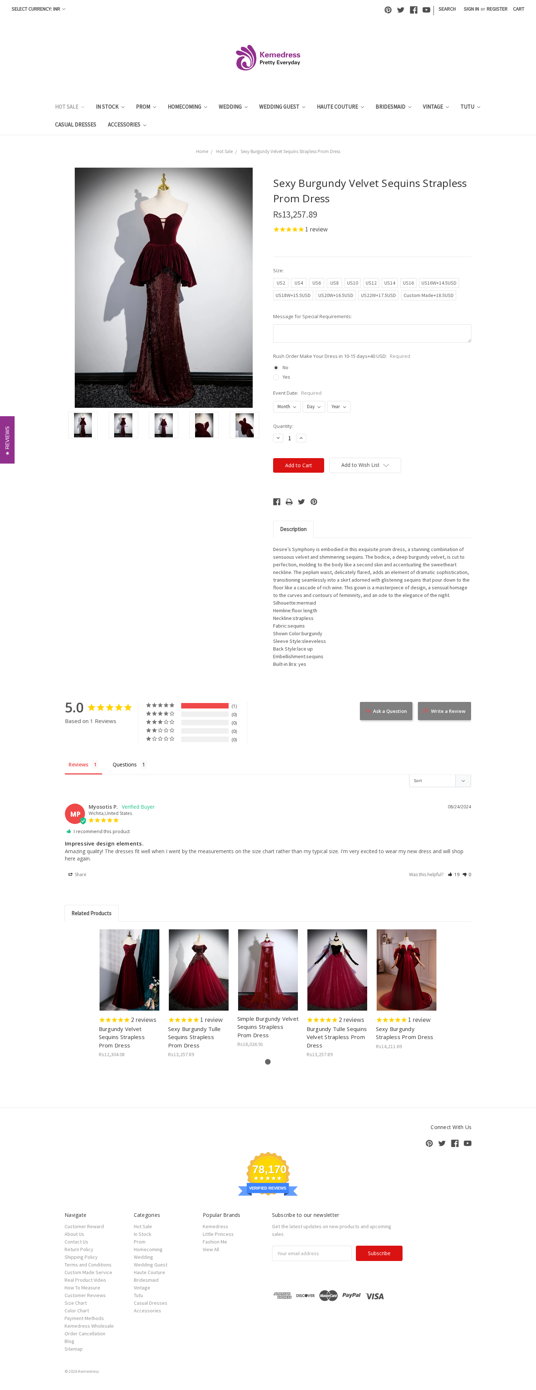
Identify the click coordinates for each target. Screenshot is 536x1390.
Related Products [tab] (91, 913)
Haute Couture (338, 106)
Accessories (124, 124)
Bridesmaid (391, 106)
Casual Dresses (75, 124)
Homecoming (185, 106)
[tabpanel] (129, 993)
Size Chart (76, 1303)
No (285, 367)
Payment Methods (84, 1318)
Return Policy (79, 1249)
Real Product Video (85, 1280)
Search (447, 8)
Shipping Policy (81, 1257)
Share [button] (80, 874)
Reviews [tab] (78, 764)
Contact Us (76, 1241)
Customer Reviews (85, 1295)
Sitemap (74, 1349)
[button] (453, 874)
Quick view (129, 963)
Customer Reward (84, 1226)
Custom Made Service (88, 1272)
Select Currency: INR (36, 8)
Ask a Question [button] (390, 711)
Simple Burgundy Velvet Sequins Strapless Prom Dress (268, 1027)
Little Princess (218, 1234)
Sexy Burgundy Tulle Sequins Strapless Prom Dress (194, 1037)
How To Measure (82, 1287)
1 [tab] (268, 1062)
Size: (278, 270)
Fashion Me (215, 1241)
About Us (74, 1234)
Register (497, 8)
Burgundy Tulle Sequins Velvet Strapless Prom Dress (337, 1037)
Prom (143, 106)
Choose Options (129, 976)
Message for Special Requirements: (312, 316)
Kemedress (215, 1226)
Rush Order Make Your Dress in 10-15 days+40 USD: (341, 356)
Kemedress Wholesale (89, 1326)
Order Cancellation (85, 1333)
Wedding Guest (279, 106)
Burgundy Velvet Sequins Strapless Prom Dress (122, 1037)
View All (211, 1249)
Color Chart (77, 1310)
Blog (69, 1341)
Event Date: (297, 393)
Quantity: (283, 426)
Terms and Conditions (88, 1264)
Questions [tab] (125, 764)
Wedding (231, 106)
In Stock (108, 106)
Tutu (468, 106)
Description (293, 529)
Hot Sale (67, 106)
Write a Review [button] (448, 711)
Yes (286, 377)
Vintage (433, 106)
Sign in (471, 8)
